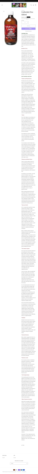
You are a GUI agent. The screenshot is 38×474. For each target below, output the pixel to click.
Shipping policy (24, 471)
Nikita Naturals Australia (8, 471)
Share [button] (23, 445)
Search (3, 457)
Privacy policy (19, 471)
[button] (2, 5)
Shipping (27, 18)
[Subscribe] (27, 463)
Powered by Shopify (13, 471)
